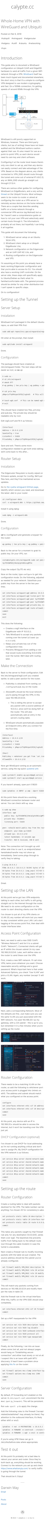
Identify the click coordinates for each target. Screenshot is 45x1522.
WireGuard (28, 74)
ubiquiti (6, 38)
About (3, 1504)
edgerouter (31, 38)
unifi (15, 43)
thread (4, 194)
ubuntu (23, 43)
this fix (12, 1364)
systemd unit (32, 768)
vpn (4, 48)
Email (3, 1492)
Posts (3, 1499)
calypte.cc (22, 6)
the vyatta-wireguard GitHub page (22, 487)
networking (35, 43)
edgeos (6, 43)
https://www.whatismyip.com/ (14, 1468)
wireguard (17, 38)
